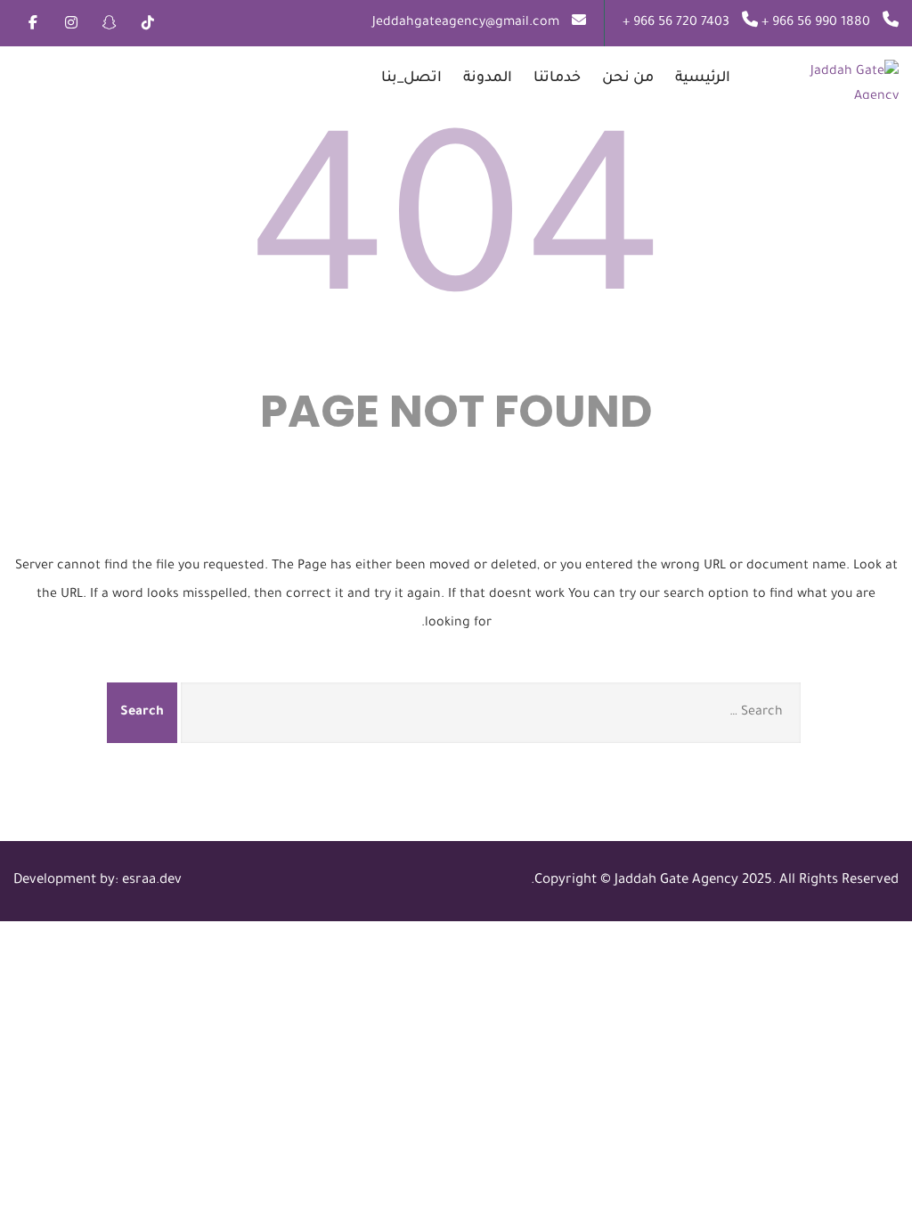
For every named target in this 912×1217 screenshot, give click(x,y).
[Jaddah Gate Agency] (819, 79)
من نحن (628, 78)
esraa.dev (152, 880)
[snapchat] (109, 22)
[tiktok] (147, 22)
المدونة (487, 78)
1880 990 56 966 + (814, 23)
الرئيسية (702, 78)
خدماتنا (557, 78)
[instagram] (70, 22)
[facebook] (32, 22)
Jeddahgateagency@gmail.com (465, 23)
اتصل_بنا (411, 78)
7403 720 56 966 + (676, 23)
